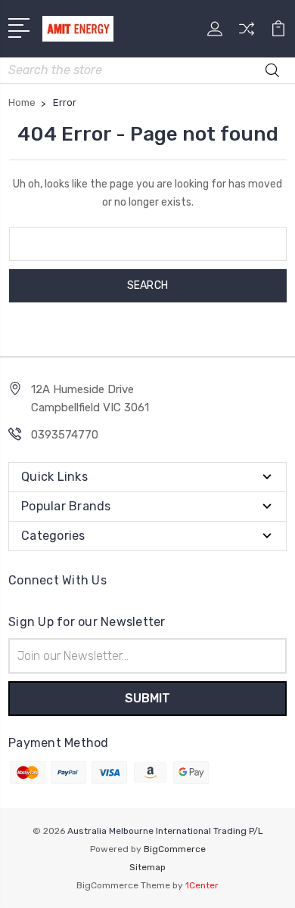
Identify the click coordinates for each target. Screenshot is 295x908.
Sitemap (147, 867)
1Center (202, 885)
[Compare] (246, 33)
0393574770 (64, 435)
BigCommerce (175, 849)
